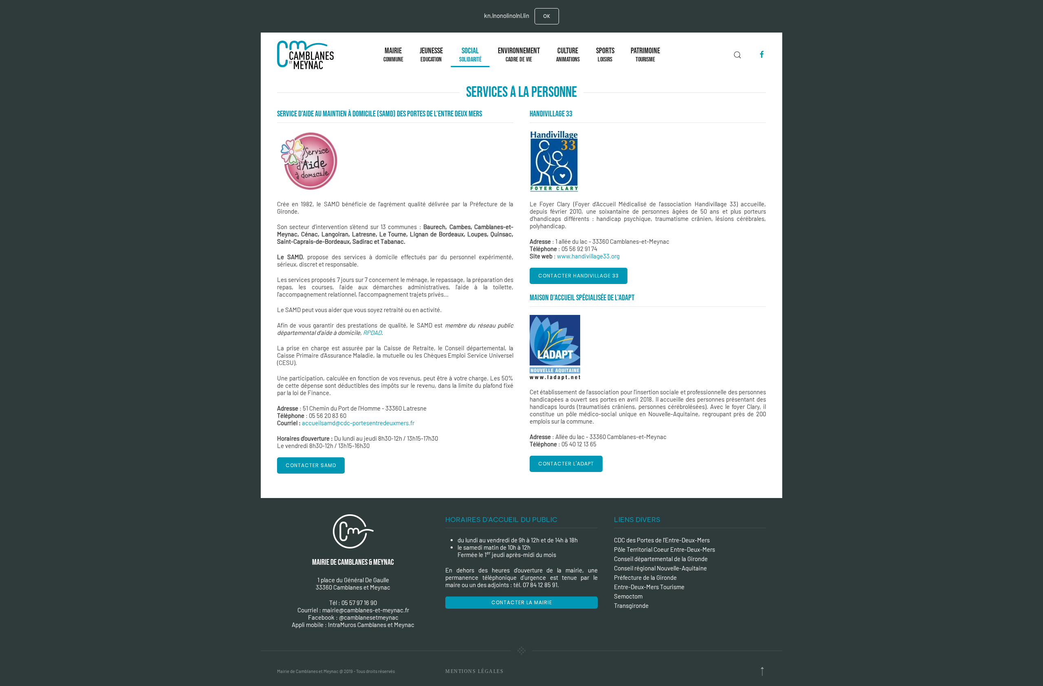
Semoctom (628, 596)
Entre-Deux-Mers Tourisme (649, 586)
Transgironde (631, 605)
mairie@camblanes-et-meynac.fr (365, 610)
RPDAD (372, 332)
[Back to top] (762, 671)
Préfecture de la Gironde (645, 577)
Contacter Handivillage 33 (578, 275)
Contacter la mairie (521, 602)
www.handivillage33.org (588, 256)
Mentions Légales (474, 671)
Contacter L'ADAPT (566, 463)
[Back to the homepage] (307, 55)
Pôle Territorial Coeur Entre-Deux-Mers (664, 549)
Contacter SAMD (311, 465)
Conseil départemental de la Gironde (661, 558)
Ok (546, 16)
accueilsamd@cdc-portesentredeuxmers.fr (358, 422)
